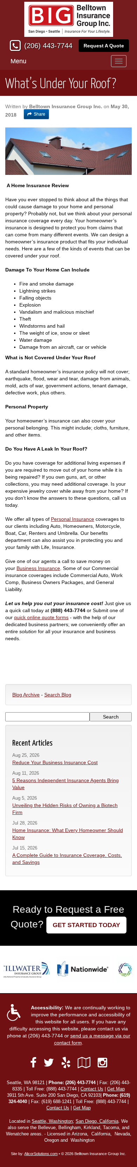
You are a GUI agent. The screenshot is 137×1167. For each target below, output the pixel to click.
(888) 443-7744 (61, 1089)
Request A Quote (104, 45)
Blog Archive (26, 694)
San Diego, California (97, 1121)
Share (39, 114)
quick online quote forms (41, 617)
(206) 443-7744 (48, 46)
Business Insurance (38, 568)
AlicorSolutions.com (41, 1154)
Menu (18, 61)
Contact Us (91, 1089)
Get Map (116, 1089)
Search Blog (57, 694)
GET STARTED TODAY (86, 925)
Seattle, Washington (52, 1121)
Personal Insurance (72, 519)
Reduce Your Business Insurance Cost (55, 762)
